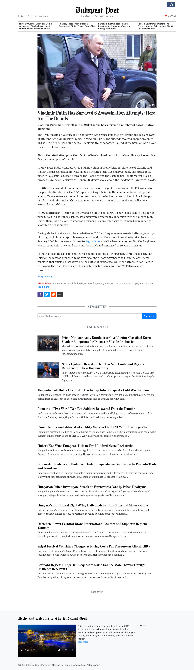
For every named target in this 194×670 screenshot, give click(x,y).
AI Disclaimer (93, 665)
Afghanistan (93, 241)
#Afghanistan (44, 276)
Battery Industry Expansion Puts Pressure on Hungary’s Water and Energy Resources (114, 26)
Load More (97, 592)
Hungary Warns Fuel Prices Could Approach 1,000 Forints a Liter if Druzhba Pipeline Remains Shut (35, 26)
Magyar (172, 16)
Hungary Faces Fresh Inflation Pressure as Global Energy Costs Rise (77, 25)
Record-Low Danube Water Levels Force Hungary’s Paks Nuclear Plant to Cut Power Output (156, 26)
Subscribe (149, 316)
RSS (144, 625)
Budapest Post (97, 10)
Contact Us (57, 665)
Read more (43, 286)
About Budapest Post (74, 665)
